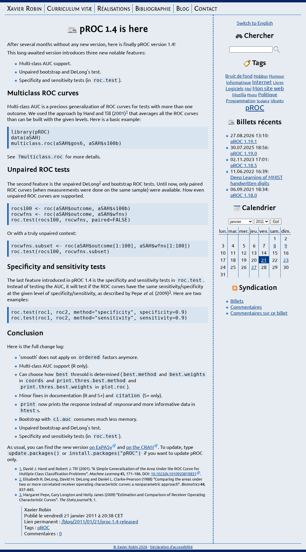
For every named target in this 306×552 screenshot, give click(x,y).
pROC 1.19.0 (243, 153)
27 (254, 267)
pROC (43, 527)
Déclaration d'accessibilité (171, 546)
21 (264, 260)
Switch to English (255, 23)
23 (286, 260)
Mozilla (239, 94)
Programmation (240, 100)
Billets (237, 301)
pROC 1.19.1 (243, 141)
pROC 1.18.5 (243, 165)
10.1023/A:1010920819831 (173, 473)
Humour (276, 76)
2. (20, 478)
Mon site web (268, 88)
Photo (252, 94)
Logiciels (235, 88)
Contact (205, 8)
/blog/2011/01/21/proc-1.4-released (100, 521)
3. (20, 494)
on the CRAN (140, 447)
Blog (182, 8)
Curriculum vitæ (69, 8)
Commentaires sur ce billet (258, 313)
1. (20, 468)
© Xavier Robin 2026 (130, 546)
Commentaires (246, 307)
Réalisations (113, 8)
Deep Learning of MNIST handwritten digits (256, 180)
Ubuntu (277, 100)
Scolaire (263, 100)
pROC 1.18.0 (243, 195)
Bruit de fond (239, 76)
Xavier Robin (24, 8)
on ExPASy (100, 447)
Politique (267, 94)
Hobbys (261, 76)
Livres (278, 82)
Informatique (238, 82)
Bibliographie (153, 8)
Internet (262, 82)
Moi (248, 88)
